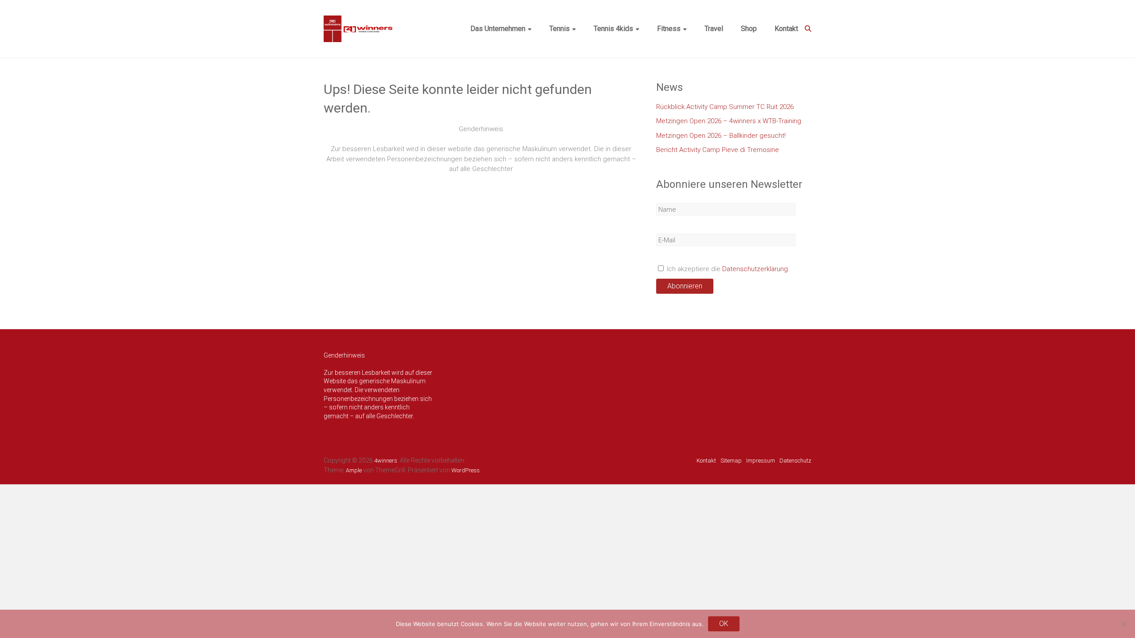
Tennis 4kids (613, 28)
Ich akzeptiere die (726, 269)
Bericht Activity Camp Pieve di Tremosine (717, 150)
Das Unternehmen (497, 28)
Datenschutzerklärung (755, 269)
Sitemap (731, 460)
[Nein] (1123, 623)
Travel (713, 28)
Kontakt (786, 28)
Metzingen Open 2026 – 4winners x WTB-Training (728, 121)
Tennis (559, 28)
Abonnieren (684, 286)
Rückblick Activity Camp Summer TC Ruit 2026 (725, 107)
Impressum (760, 460)
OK (723, 623)
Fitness (669, 28)
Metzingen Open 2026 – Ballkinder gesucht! (721, 136)
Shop (749, 28)
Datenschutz (795, 460)
